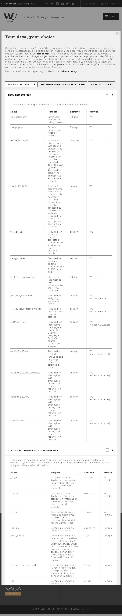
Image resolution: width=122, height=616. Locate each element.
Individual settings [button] (18, 84)
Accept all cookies (101, 84)
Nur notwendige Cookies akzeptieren (63, 84)
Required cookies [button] (19, 95)
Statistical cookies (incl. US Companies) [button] (33, 450)
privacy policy (69, 71)
